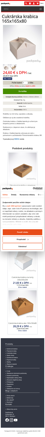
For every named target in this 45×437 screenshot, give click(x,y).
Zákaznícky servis (12, 409)
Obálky (9, 362)
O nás (8, 371)
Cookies (9, 386)
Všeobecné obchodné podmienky (17, 373)
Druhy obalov (11, 395)
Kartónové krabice (12, 349)
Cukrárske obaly (11, 353)
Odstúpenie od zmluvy (13, 388)
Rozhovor (9, 402)
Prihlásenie (10, 382)
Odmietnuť (22, 246)
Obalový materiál (12, 364)
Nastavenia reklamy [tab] (27, 195)
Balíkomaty (10, 398)
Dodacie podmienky (13, 375)
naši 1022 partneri (14, 206)
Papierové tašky (11, 360)
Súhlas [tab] (5, 195)
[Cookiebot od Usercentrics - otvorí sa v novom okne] (32, 188)
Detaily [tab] (13, 195)
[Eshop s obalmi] (5, 3)
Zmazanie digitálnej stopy (14, 380)
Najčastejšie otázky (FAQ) (14, 378)
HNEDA (16, 139)
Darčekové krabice (12, 357)
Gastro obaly (10, 355)
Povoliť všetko (22, 232)
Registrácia (10, 384)
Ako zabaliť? (10, 400)
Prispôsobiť (21, 239)
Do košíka (23, 91)
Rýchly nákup (22, 284)
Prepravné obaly (11, 351)
